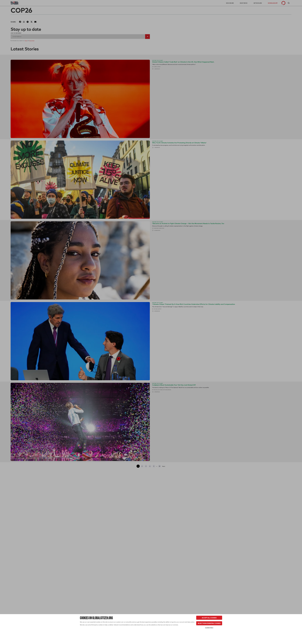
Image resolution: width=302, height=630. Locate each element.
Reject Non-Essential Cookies (209, 623)
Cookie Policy (209, 627)
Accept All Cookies (209, 618)
